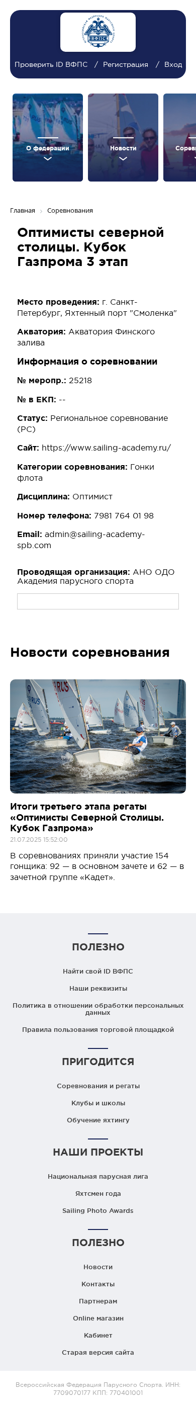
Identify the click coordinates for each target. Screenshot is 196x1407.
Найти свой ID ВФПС (98, 971)
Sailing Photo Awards (98, 1210)
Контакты (98, 1283)
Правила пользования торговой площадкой (98, 1029)
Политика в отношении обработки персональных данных (98, 1009)
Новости (98, 1266)
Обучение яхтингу (98, 1119)
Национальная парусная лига (98, 1176)
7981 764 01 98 (124, 515)
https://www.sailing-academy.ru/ (106, 447)
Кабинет (98, 1335)
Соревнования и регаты (98, 1085)
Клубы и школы (98, 1102)
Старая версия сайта (98, 1352)
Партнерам (98, 1300)
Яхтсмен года (98, 1193)
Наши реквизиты (98, 988)
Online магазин (98, 1318)
